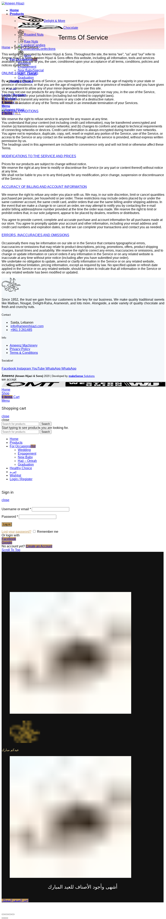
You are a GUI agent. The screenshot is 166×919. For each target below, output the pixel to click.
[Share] (6, 914)
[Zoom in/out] (13, 914)
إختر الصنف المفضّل (15, 900)
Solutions (82, 376)
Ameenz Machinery (23, 345)
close (5, 416)
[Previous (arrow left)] (3, 918)
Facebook (9, 539)
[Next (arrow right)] (6, 918)
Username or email (16, 509)
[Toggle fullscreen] (9, 914)
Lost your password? (16, 531)
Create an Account (39, 546)
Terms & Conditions (24, 352)
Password (10, 516)
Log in (6, 524)
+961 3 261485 (21, 329)
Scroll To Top (11, 550)
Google (7, 542)
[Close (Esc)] (3, 914)
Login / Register (21, 479)
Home (6, 47)
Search (46, 423)
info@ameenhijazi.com (27, 326)
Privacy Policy (20, 349)
